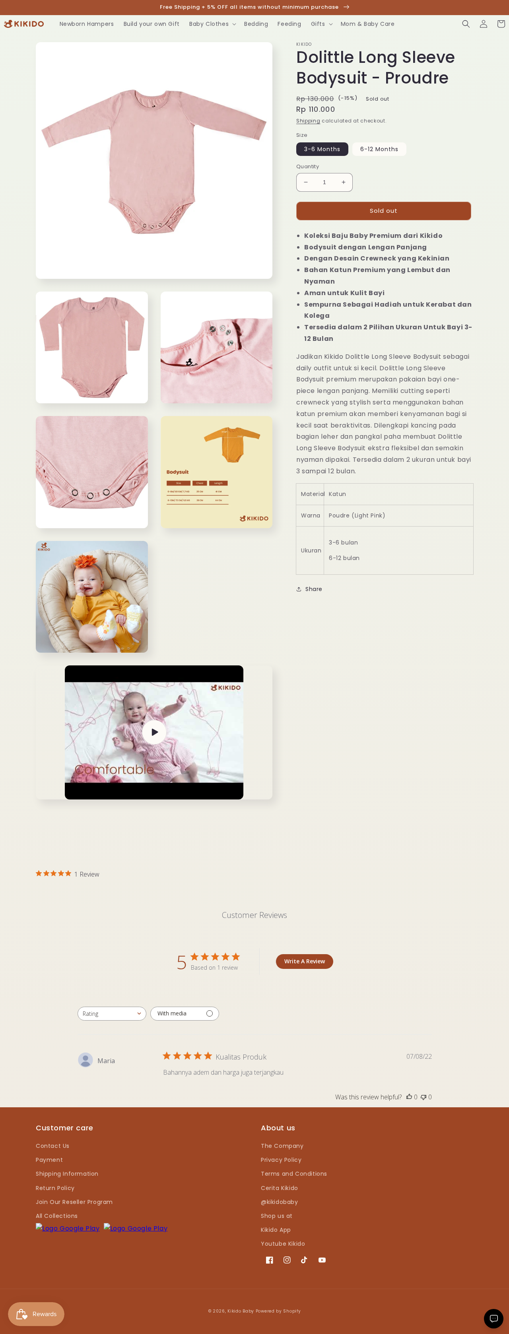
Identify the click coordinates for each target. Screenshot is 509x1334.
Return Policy (55, 1188)
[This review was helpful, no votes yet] (409, 1097)
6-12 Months (379, 149)
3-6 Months (322, 149)
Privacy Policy (281, 1160)
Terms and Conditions (294, 1174)
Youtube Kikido (283, 1244)
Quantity (307, 166)
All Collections (57, 1216)
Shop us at (277, 1216)
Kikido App (276, 1230)
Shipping (308, 120)
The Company (282, 1146)
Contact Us (53, 1146)
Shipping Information (67, 1174)
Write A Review (304, 961)
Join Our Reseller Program (74, 1202)
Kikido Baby (240, 1311)
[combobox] (112, 1014)
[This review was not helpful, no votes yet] (423, 1097)
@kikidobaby (279, 1202)
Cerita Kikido (279, 1188)
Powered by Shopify (278, 1311)
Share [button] (313, 589)
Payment (49, 1160)
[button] (212, 24)
